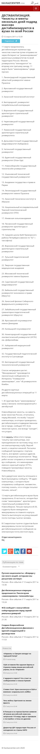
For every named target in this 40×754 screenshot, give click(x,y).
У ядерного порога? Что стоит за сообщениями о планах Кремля (17, 681)
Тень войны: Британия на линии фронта (17, 703)
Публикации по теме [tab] (13, 562)
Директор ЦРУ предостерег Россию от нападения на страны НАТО (19, 730)
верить (9, 437)
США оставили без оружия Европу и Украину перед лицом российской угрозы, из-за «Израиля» (18, 669)
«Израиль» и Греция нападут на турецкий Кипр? (17, 656)
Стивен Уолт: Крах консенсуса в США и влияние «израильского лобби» (20, 692)
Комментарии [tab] (11, 566)
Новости (7, 648)
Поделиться (10, 41)
